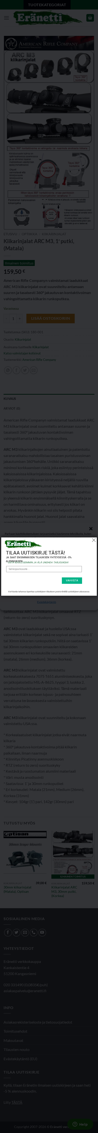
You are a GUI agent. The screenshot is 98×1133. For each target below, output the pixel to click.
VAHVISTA (72, 580)
